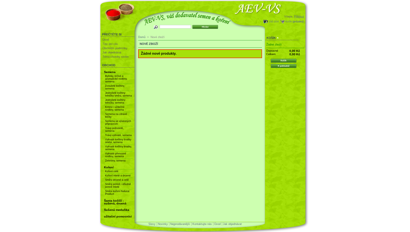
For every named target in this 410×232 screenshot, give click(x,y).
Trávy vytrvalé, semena (118, 135)
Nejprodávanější (180, 224)
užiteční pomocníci (118, 216)
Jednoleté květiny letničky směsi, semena (118, 94)
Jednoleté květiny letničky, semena (115, 101)
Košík (289, 21)
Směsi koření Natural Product (117, 192)
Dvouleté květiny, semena (115, 87)
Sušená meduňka (116, 209)
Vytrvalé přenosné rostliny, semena (115, 155)
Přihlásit (299, 16)
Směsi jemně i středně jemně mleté (118, 185)
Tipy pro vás (110, 44)
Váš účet (274, 21)
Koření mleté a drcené (118, 175)
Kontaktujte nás (202, 224)
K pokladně (284, 66)
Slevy (151, 224)
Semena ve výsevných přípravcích (118, 122)
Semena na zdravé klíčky (116, 115)
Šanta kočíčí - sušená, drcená (115, 202)
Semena (110, 72)
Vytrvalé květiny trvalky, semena (118, 148)
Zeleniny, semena (115, 160)
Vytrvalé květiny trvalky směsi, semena (118, 141)
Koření (109, 167)
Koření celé (111, 171)
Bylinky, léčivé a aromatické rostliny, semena (116, 79)
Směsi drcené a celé (117, 179)
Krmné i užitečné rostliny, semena (114, 108)
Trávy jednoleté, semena (114, 129)
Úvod (105, 39)
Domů (141, 37)
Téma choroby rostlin (115, 56)
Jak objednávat (111, 52)
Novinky (163, 224)
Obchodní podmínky (114, 48)
